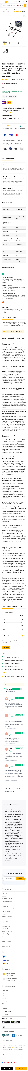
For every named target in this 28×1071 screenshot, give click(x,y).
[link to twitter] (18, 43)
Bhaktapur (5, 998)
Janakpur (4, 1008)
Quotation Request (7, 898)
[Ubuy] (6, 1)
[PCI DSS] (5, 1035)
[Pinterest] (15, 1062)
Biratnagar (5, 1001)
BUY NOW (21, 1068)
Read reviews (7, 694)
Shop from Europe (18, 1049)
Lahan (3, 1003)
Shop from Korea (7, 1047)
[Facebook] (3, 1062)
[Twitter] (12, 1062)
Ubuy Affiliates (6, 946)
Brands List (5, 928)
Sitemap (4, 904)
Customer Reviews (7, 931)
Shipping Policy (6, 911)
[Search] (25, 5)
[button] (16, 2)
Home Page (5, 9)
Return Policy (5, 934)
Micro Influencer (6, 914)
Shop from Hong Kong (19, 1045)
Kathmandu (5, 990)
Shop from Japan (7, 1045)
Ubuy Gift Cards (6, 941)
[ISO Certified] (16, 1035)
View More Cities (6, 1011)
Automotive (11, 9)
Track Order (5, 906)
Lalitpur (4, 996)
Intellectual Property (7, 901)
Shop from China (18, 1047)
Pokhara (4, 993)
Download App (6, 926)
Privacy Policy (18, 1057)
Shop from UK (16, 1043)
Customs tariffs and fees (9, 909)
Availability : (5, 82)
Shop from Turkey (7, 1049)
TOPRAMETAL (5, 11)
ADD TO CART (7, 1068)
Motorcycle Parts (19, 9)
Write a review (6, 647)
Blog (3, 944)
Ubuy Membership (7, 916)
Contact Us (5, 896)
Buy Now (10, 145)
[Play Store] (15, 1022)
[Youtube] (9, 1062)
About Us (4, 893)
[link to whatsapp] (10, 43)
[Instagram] (5, 1062)
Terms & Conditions (8, 1057)
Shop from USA (6, 1043)
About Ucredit (5, 939)
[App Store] (6, 1022)
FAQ (3, 936)
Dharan (4, 1006)
